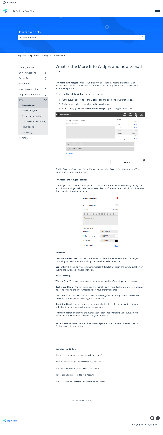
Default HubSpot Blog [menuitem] (81, 400)
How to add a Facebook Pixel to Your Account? (75, 375)
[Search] (142, 37)
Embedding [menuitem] (27, 132)
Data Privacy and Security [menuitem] (34, 121)
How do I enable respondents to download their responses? (80, 381)
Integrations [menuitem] (25, 83)
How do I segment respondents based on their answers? (79, 355)
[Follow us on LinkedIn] (152, 418)
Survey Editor (58, 55)
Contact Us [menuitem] (24, 137)
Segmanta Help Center (28, 55)
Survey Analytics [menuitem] (29, 110)
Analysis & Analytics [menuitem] (28, 89)
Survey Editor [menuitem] (25, 78)
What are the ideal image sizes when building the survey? (79, 361)
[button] (46, 73)
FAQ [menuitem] (21, 99)
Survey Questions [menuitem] (27, 72)
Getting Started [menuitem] (26, 67)
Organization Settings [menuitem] (29, 94)
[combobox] (79, 37)
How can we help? (30, 32)
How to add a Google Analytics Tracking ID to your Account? (80, 368)
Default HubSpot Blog (23, 11)
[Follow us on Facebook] (158, 418)
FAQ (46, 55)
